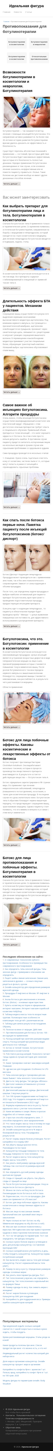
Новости (18, 12)
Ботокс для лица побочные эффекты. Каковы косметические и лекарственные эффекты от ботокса (26, 749)
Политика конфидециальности (20, 1418)
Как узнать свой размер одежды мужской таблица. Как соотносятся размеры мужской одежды (23, 1166)
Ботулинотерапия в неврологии (39, 43)
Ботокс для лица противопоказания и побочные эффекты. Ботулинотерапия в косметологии (20, 867)
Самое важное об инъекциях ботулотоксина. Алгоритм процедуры (25, 409)
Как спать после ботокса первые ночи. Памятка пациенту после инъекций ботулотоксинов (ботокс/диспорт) (25, 529)
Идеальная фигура (26, 5)
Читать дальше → (11, 183)
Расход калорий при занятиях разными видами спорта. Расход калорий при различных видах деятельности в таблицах (26, 1041)
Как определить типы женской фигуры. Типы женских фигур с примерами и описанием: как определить (24, 972)
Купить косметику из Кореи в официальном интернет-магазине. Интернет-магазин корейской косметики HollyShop (26, 1008)
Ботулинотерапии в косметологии (16, 43)
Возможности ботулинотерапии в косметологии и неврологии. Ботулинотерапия (19, 81)
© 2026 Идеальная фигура (18, 1409)
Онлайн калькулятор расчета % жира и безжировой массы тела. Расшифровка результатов (22, 1132)
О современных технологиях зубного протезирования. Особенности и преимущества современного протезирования (25, 963)
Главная (6, 12)
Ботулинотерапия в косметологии (17, 57)
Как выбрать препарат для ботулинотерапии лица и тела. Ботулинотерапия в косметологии (25, 212)
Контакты (10, 1415)
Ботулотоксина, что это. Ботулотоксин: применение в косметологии (26, 643)
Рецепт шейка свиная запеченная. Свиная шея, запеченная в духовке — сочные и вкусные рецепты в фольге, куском (25, 981)
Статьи (28, 12)
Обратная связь (13, 1427)
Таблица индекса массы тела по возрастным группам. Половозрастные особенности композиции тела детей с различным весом (24, 1017)
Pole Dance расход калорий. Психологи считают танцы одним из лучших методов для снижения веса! (26, 1057)
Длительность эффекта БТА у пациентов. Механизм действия (26, 305)
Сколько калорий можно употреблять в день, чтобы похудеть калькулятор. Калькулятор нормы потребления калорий (26, 1254)
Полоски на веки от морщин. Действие (24, 1029)
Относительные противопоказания (39, 57)
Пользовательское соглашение (31, 1415)
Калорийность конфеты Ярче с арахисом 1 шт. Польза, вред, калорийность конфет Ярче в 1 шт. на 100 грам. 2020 (25, 1372)
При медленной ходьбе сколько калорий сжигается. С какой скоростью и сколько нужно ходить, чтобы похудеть (25, 1329)
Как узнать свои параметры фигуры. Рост (25, 1275)
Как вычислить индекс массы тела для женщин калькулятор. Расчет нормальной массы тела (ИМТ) (26, 1263)
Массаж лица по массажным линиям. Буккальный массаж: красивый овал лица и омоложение (22, 1214)
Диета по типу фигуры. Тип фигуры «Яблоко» (26, 1081)
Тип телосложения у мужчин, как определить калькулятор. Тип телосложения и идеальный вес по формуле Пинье (26, 1281)
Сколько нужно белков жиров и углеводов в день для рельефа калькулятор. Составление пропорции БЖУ (25, 1245)
